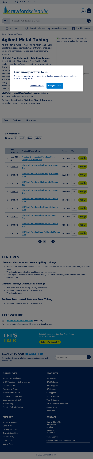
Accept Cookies (54, 86)
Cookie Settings (37, 86)
